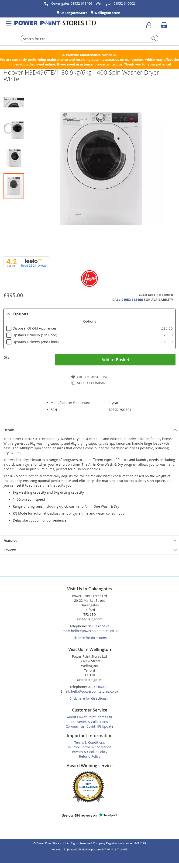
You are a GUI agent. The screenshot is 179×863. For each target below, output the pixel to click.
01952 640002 (98, 686)
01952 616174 (98, 626)
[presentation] (89, 429)
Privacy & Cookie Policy (89, 752)
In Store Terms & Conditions (89, 747)
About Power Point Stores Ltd (89, 717)
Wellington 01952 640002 (115, 3)
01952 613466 (132, 299)
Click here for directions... (89, 638)
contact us (114, 64)
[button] (14, 101)
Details (8, 430)
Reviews (9, 550)
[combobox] (89, 38)
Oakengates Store (73, 13)
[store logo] (55, 23)
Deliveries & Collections (89, 721)
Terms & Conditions (89, 742)
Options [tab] (20, 313)
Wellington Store (107, 13)
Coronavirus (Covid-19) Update (89, 726)
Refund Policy (89, 756)
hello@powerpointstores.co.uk (94, 631)
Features (10, 540)
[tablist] (89, 329)
